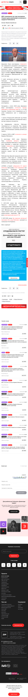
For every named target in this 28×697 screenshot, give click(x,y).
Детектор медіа (5, 576)
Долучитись (14, 278)
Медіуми (3, 599)
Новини (10, 13)
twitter (19, 606)
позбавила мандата (12, 141)
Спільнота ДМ (14, 511)
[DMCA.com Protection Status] (9, 674)
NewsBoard (4, 585)
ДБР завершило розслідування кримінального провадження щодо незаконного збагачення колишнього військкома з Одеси (12, 328)
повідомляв (9, 146)
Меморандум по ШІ (6, 607)
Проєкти (4, 574)
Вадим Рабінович (6, 301)
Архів (2, 618)
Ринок (3, 352)
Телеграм (20, 607)
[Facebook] (10, 43)
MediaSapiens (4, 577)
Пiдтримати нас (18, 625)
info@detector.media (7, 641)
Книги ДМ (3, 609)
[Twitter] (13, 43)
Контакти (3, 612)
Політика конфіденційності (7, 606)
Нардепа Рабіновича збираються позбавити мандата (13, 427)
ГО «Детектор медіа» (6, 594)
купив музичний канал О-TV (12, 215)
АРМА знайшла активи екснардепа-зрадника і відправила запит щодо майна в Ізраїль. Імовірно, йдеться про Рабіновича (12, 370)
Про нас (4, 602)
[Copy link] (17, 43)
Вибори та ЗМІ (5, 590)
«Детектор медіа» (22, 285)
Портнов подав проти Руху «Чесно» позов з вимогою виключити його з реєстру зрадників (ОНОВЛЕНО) (14, 342)
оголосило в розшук (21, 134)
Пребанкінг (4, 582)
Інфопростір (4, 13)
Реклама (3, 610)
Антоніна (3, 593)
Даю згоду (14, 694)
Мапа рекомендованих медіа (8, 596)
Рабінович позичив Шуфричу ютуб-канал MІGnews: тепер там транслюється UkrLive (13, 437)
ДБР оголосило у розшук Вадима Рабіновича (11, 382)
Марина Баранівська (11, 22)
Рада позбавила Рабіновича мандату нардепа (12, 417)
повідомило (23, 64)
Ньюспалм (4, 598)
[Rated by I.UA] (20, 674)
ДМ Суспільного (5, 579)
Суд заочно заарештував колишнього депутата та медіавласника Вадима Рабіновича (13, 394)
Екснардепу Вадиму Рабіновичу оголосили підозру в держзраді (11, 405)
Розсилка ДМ (4, 617)
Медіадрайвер (5, 583)
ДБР (11, 299)
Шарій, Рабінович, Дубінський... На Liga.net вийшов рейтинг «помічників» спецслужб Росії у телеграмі (13, 448)
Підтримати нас (5, 613)
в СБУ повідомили (19, 167)
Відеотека (3, 588)
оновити (24, 475)
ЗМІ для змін (4, 580)
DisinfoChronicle (5, 587)
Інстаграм (20, 609)
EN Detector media (5, 591)
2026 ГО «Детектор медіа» (9, 643)
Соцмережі (21, 602)
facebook (20, 604)
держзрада (5, 299)
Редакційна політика (6, 604)
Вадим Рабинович (18, 299)
